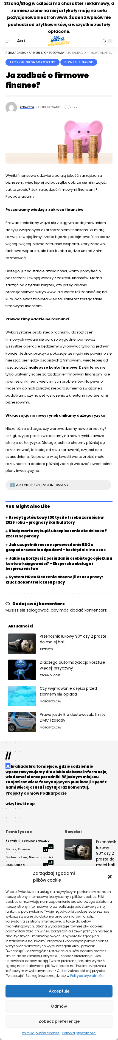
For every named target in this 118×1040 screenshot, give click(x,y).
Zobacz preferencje (59, 1021)
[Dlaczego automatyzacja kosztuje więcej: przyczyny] (22, 670)
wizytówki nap (20, 803)
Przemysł (47, 649)
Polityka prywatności (79, 1033)
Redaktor (27, 107)
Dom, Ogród (26, 865)
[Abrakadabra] (59, 41)
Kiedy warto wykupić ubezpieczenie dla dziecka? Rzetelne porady (56, 533)
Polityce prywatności (87, 975)
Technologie (50, 675)
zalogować (37, 610)
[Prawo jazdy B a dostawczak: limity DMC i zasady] (22, 722)
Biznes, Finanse (78, 62)
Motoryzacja (50, 701)
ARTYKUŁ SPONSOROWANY (32, 62)
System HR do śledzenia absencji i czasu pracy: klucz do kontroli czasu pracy (54, 579)
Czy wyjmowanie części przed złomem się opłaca (68, 691)
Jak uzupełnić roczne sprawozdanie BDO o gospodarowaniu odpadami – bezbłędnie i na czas (55, 547)
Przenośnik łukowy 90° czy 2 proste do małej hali (106, 853)
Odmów (59, 1006)
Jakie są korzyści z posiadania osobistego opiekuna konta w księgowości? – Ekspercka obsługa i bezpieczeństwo (58, 563)
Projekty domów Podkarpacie (36, 793)
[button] (110, 876)
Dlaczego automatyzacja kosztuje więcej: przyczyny (72, 665)
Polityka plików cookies (41, 1033)
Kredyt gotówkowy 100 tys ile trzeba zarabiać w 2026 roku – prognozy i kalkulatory (54, 520)
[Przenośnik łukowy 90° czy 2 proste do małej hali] (22, 643)
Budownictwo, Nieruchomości (29, 859)
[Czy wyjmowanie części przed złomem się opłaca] (22, 696)
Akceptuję (59, 991)
